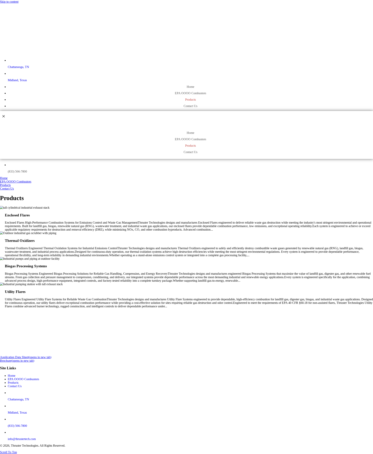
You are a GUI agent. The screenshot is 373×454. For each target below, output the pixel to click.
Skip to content (9, 1)
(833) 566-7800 (17, 171)
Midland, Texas (17, 80)
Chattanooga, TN (18, 67)
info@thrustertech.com (22, 439)
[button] (8, 452)
